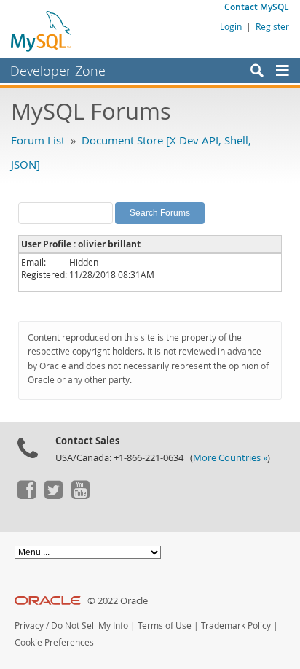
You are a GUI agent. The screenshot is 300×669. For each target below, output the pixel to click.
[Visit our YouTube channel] (80, 495)
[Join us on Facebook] (26, 495)
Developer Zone (58, 71)
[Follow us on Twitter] (53, 495)
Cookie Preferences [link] (54, 642)
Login (231, 26)
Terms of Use (165, 625)
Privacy (29, 625)
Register (272, 26)
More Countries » (230, 458)
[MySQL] (41, 31)
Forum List (38, 140)
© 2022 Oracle (117, 601)
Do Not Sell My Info (89, 625)
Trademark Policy (236, 625)
